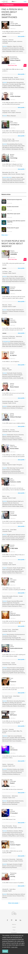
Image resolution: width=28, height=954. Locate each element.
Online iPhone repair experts (13, 213)
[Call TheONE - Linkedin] (20, 920)
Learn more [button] (14, 947)
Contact (14, 927)
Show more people (13, 903)
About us (14, 924)
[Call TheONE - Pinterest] (11, 920)
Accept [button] (5, 951)
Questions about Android (12, 206)
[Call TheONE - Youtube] (16, 920)
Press (14, 930)
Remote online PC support (13, 228)
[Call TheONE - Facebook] (7, 920)
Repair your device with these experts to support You (16, 221)
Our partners (14, 932)
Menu (13, 1)
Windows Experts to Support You (14, 199)
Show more (5, 235)
